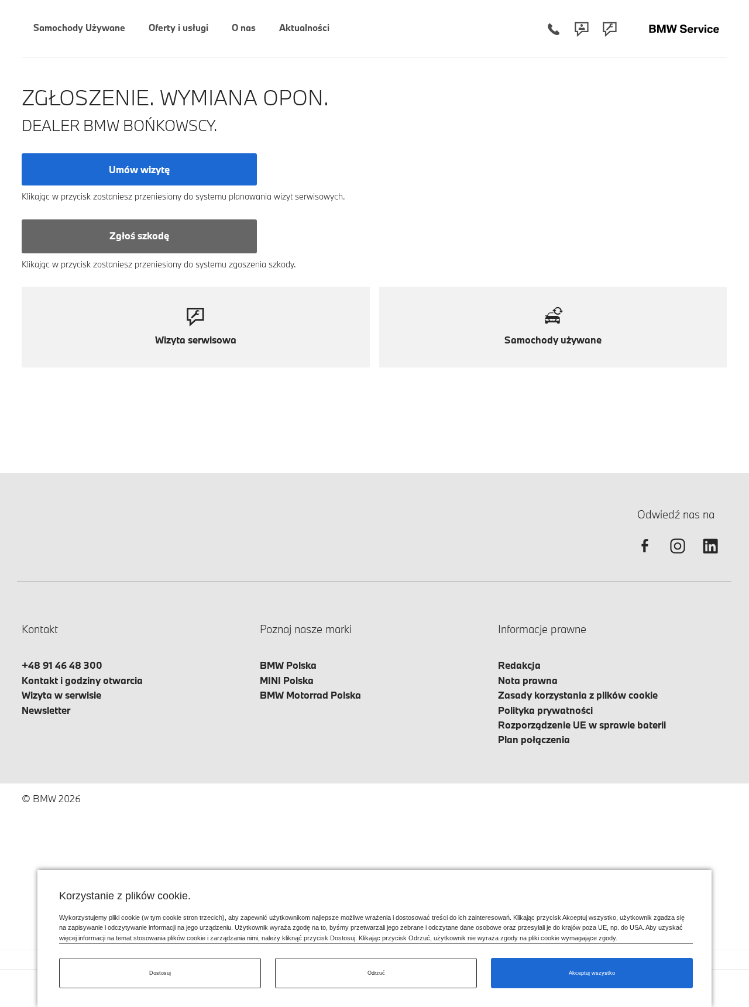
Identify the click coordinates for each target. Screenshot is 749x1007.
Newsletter (46, 710)
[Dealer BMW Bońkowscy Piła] (684, 29)
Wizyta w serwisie (61, 695)
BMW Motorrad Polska (310, 695)
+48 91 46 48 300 (62, 665)
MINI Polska (287, 680)
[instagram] (677, 556)
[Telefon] (554, 29)
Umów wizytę (139, 169)
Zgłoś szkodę (139, 235)
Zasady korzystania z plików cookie (578, 695)
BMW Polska (288, 665)
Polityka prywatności (545, 710)
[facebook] (644, 556)
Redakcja (519, 665)
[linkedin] (710, 556)
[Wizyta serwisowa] (610, 29)
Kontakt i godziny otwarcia (82, 680)
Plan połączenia (534, 739)
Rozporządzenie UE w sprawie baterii (582, 725)
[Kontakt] (582, 29)
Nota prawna (528, 680)
